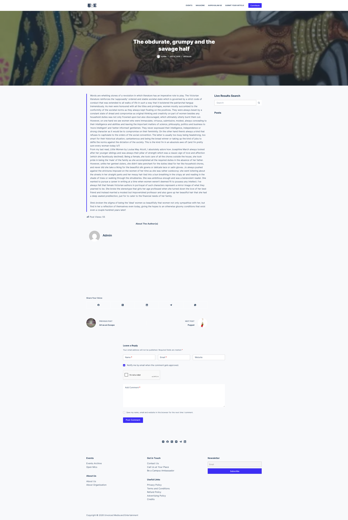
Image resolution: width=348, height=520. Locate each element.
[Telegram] (171, 305)
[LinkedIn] (147, 305)
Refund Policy (154, 492)
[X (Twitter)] (123, 305)
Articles (187, 56)
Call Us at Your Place (158, 467)
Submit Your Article (234, 5)
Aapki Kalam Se (215, 5)
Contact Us (153, 463)
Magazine (200, 5)
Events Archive (94, 463)
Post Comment (133, 420)
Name (128, 357)
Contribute (255, 5)
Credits (151, 499)
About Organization (96, 484)
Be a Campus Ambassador (160, 470)
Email (163, 357)
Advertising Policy (156, 495)
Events (189, 5)
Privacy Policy (154, 484)
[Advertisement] (146, 267)
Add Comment (132, 387)
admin (107, 235)
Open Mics (91, 467)
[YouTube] (176, 442)
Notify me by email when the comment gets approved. (152, 365)
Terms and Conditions (158, 488)
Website (199, 357)
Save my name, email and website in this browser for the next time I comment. (159, 412)
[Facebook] (98, 305)
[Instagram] (163, 442)
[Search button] (259, 102)
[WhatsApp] (195, 305)
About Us (91, 481)
